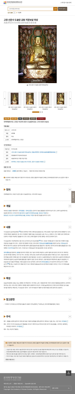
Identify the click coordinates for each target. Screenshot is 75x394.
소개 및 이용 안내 (65, 2)
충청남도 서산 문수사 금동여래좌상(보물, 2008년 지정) (18, 215)
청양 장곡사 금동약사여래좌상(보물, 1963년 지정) (32, 213)
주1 (19, 231)
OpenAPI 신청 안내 (30, 384)
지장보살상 (63, 243)
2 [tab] (40, 112)
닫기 (70, 189)
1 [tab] (35, 112)
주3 (8, 264)
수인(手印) (11, 248)
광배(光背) (29, 211)
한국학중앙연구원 (12, 378)
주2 (40, 240)
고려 (14, 213)
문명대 (14, 171)
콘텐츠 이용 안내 (10, 359)
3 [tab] (42, 112)
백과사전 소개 (7, 384)
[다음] (70, 99)
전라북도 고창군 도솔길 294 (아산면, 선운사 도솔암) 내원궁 (27, 162)
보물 (9, 211)
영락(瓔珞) (7, 252)
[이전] (5, 99)
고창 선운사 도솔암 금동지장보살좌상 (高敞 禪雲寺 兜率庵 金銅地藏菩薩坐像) (33, 152)
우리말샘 (63, 321)
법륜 (18, 252)
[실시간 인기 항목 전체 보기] (14, 13)
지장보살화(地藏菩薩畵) (45, 243)
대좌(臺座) (22, 211)
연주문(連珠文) (45, 262)
